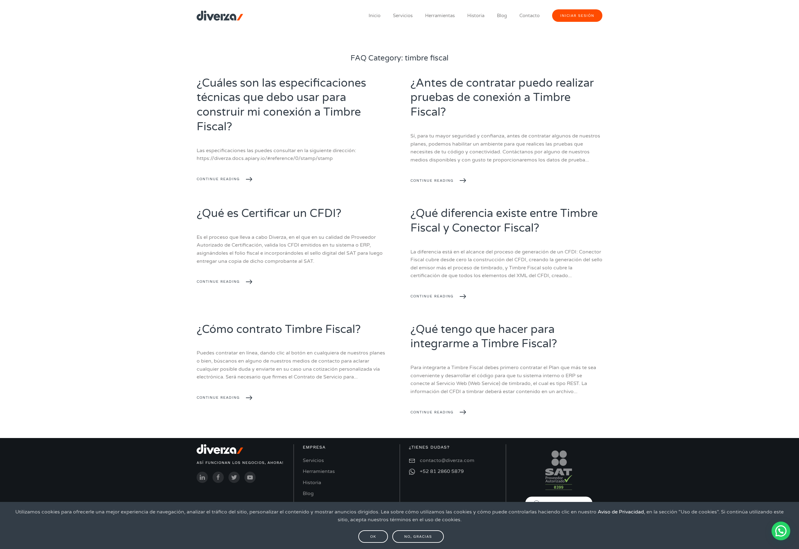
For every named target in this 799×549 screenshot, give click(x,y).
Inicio (374, 15)
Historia (475, 15)
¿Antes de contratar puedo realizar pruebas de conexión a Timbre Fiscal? (502, 97)
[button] (781, 531)
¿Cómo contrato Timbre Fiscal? (279, 329)
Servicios (403, 15)
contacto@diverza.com (447, 460)
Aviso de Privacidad (621, 512)
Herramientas (440, 15)
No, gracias (418, 536)
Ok (373, 536)
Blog (502, 15)
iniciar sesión (577, 15)
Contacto (529, 15)
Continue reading (218, 179)
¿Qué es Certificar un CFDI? (269, 213)
